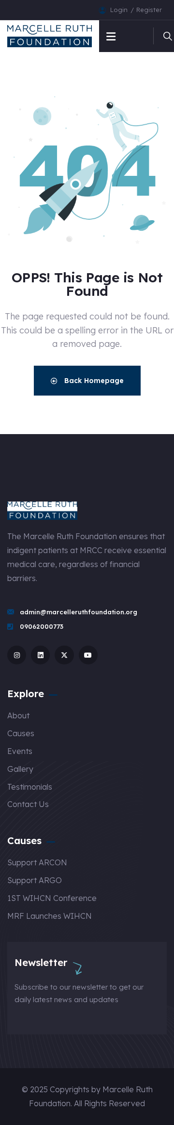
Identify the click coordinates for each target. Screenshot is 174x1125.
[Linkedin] (40, 655)
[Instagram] (16, 655)
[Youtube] (88, 655)
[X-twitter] (64, 655)
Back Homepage (93, 380)
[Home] (49, 36)
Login (120, 9)
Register (149, 9)
